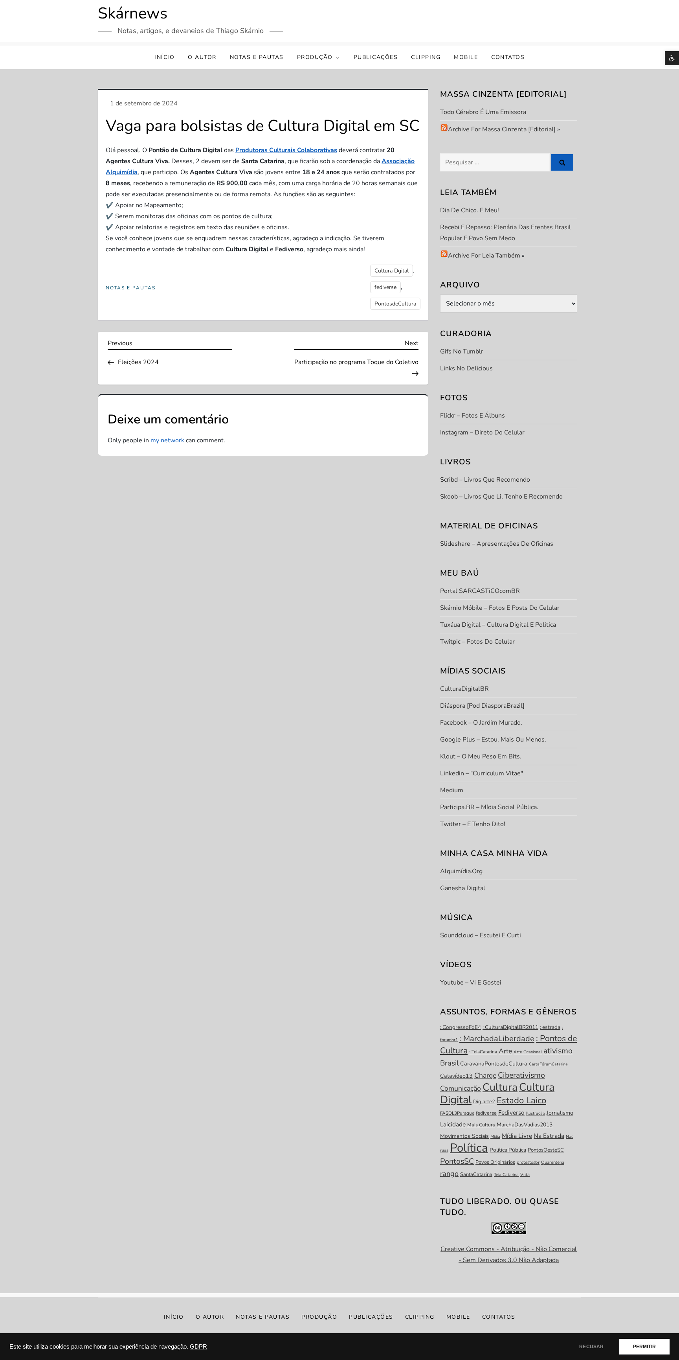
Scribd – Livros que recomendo (485, 479)
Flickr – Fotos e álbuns (472, 415)
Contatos (508, 57)
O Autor (202, 57)
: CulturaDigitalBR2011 (510, 1027)
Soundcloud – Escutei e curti (480, 935)
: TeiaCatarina (483, 1052)
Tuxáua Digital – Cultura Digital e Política (498, 624)
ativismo (558, 1050)
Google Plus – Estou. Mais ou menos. (493, 739)
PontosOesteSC (546, 1150)
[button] (672, 58)
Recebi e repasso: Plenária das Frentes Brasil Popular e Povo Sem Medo (505, 233)
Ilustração (535, 1113)
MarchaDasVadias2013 (524, 1124)
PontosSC (457, 1161)
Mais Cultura (481, 1125)
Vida (525, 1175)
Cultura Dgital (391, 270)
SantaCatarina (476, 1174)
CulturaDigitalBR (464, 689)
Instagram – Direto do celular (482, 432)
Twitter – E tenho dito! (472, 824)
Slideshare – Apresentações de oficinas (496, 543)
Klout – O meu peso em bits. (480, 756)
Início (164, 57)
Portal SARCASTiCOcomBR (480, 591)
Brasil (449, 1063)
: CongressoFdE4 (460, 1027)
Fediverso (511, 1112)
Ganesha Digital (462, 888)
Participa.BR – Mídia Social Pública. (489, 807)
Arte (505, 1051)
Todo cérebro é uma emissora (483, 112)
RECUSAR (591, 1346)
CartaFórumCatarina (548, 1064)
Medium (451, 790)
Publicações (376, 57)
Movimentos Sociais (464, 1136)
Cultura (500, 1087)
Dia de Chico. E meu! (469, 210)
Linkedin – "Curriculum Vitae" (481, 773)
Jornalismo (560, 1113)
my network (167, 440)
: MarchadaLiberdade (496, 1038)
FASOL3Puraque (457, 1113)
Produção (315, 57)
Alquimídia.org (461, 871)
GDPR (198, 1346)
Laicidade (453, 1124)
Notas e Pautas (257, 57)
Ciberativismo (521, 1075)
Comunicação (460, 1088)
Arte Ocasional (528, 1052)
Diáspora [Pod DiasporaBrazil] (482, 705)
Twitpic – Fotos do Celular (477, 641)
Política (469, 1148)
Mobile (466, 57)
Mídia (495, 1136)
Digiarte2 (484, 1101)
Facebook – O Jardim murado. (481, 722)
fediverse (385, 287)
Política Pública (508, 1150)
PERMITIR (644, 1346)
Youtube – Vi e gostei (470, 982)
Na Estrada (549, 1136)
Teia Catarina (506, 1175)
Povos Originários (495, 1162)
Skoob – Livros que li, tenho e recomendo (501, 496)
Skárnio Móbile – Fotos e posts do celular (500, 608)
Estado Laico (521, 1100)
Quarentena (552, 1162)
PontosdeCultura (395, 303)
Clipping (425, 57)
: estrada (550, 1027)
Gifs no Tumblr (461, 351)
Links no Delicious (466, 368)
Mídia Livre (517, 1136)
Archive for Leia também (484, 255)
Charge (485, 1075)
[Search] (562, 162)
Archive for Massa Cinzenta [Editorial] (502, 129)
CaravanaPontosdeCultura (493, 1063)
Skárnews (132, 13)
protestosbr (528, 1162)
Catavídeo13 (456, 1076)
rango (449, 1173)
